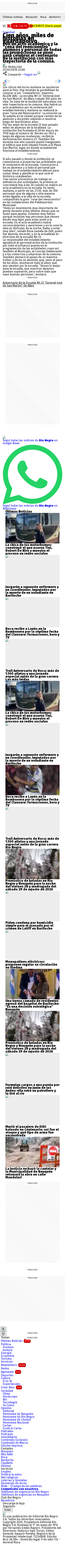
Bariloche (55, 17)
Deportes (7, 1375)
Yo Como (8, 1405)
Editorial (8, 1411)
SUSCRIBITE (45, 26)
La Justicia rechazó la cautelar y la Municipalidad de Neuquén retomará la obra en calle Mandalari (30, 1173)
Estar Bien (11, 1387)
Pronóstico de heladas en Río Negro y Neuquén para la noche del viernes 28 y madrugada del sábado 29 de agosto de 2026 (30, 885)
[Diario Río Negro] (20, 26)
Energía (6, 1353)
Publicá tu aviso (11, 1474)
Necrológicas (9, 1477)
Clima (6, 1393)
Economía (7, 1355)
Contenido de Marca (14, 1442)
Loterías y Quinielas (14, 1480)
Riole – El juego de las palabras (21, 1486)
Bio (5, 1399)
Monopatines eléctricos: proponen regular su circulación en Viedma (31, 964)
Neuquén (32, 17)
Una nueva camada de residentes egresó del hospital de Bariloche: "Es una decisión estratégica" (32, 1004)
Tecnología (10, 1402)
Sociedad (9, 32)
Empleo (6, 1471)
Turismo (6, 1358)
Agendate (10, 1372)
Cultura (5, 1378)
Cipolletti (7, 1463)
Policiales (7, 1431)
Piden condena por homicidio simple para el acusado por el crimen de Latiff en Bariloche (29, 925)
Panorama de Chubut (17, 1419)
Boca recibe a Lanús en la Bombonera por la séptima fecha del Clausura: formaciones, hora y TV (32, 633)
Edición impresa (11, 1445)
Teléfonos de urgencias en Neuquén (25, 1494)
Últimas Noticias (15, 1341)
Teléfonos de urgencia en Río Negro (25, 1491)
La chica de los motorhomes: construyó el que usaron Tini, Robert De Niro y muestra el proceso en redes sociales (28, 549)
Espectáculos (11, 1384)
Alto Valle (7, 1454)
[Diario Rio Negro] (4, 1513)
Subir (7, 1510)
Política (6, 1344)
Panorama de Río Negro (18, 1416)
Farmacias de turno (14, 1483)
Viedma (6, 1465)
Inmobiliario (9, 1437)
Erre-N (7, 1381)
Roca (43, 17)
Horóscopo (10, 1396)
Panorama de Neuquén (18, 1414)
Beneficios (8, 1500)
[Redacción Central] (4, 64)
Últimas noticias (13, 17)
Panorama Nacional (16, 1422)
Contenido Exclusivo (14, 1439)
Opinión (6, 1408)
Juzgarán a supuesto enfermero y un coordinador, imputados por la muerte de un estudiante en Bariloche (32, 591)
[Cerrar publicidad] (3, 1329)
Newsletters (13, 1365)
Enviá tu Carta (12, 1428)
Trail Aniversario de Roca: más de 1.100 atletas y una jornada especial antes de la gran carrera (32, 673)
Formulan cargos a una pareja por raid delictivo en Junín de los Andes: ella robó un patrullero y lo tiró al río (32, 1089)
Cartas (7, 1425)
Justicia (7, 1350)
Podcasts (7, 1434)
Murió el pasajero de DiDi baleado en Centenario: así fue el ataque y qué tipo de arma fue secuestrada (32, 1131)
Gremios (8, 1347)
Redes (5, 1368)
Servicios (7, 1361)
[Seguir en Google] (4, 84)
